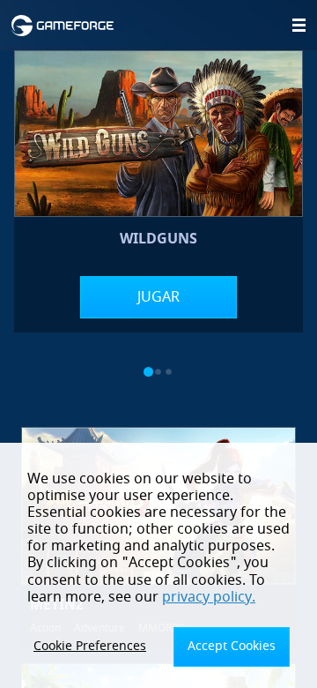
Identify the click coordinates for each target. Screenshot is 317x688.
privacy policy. (208, 597)
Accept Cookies (232, 646)
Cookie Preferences (89, 646)
